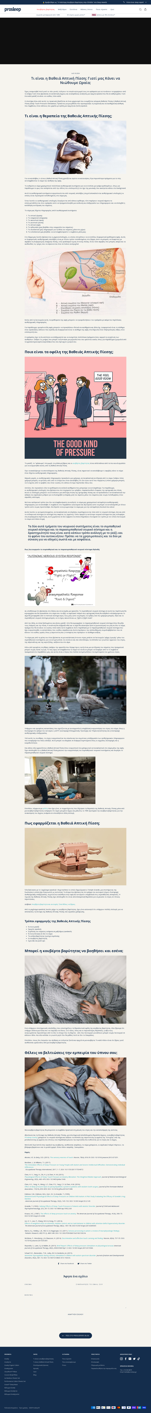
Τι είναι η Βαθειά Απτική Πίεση (43, 1362)
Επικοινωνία (95, 1359)
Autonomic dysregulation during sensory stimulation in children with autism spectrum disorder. (60, 1255)
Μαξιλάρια (62, 9)
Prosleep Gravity (31, 1137)
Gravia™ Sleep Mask (11, 1384)
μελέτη (45, 808)
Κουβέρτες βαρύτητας (46, 9)
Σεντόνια (73, 9)
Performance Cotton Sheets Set (15, 1381)
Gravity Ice (7, 1362)
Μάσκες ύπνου (86, 9)
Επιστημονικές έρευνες (40, 1365)
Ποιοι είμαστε (101, 9)
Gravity (6, 1359)
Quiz (112, 9)
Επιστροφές (95, 1362)
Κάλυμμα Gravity (9, 1388)
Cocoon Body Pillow (10, 1375)
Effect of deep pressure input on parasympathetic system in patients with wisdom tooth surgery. (62, 1187)
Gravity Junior (8, 1368)
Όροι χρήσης (23, 1408)
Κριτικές (36, 1368)
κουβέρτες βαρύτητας (81, 463)
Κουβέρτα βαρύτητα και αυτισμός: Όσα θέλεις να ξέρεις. (54, 904)
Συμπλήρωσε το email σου (89, 1284)
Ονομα (28, 1284)
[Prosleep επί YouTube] (130, 1358)
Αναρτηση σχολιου (75, 1314)
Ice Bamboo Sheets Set (12, 1378)
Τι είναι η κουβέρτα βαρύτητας (43, 1359)
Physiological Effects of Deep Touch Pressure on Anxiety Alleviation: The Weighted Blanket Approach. (63, 1177)
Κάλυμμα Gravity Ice (10, 1391)
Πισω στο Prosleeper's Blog (77, 1335)
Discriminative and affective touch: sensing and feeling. (82, 1238)
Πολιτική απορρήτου (11, 1408)
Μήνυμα (29, 1295)
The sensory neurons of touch (61, 1157)
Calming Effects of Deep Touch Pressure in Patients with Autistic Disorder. (67, 1206)
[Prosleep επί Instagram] (121, 1358)
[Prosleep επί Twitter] (134, 1358)
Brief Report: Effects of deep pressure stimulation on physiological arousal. (85, 1246)
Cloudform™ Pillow (10, 1372)
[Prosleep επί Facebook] (125, 1358)
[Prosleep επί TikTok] (138, 1358)
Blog (34, 1375)
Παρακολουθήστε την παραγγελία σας (104, 1368)
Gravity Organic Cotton (11, 1365)
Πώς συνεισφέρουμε (69, 1362)
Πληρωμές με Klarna (97, 1365)
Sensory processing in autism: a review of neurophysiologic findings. (94, 1231)
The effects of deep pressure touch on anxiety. (58, 1213)
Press (64, 1365)
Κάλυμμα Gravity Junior (11, 1394)
